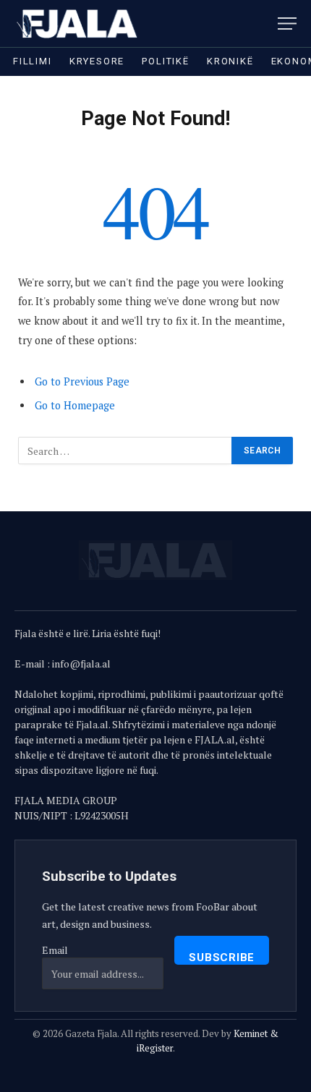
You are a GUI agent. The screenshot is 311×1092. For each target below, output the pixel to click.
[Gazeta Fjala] (78, 23)
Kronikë (230, 61)
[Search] (267, 23)
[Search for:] (125, 450)
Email (55, 950)
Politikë (165, 61)
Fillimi (32, 61)
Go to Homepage (75, 405)
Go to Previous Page (82, 381)
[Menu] (287, 23)
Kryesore (97, 61)
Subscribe (222, 957)
